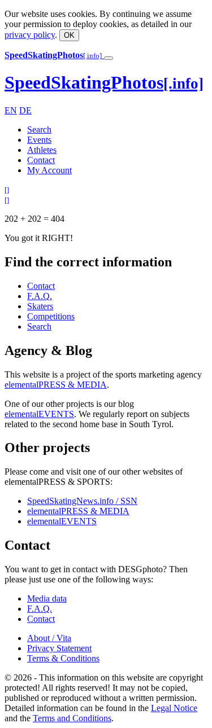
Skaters (40, 306)
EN (11, 110)
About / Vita (49, 638)
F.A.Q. (39, 296)
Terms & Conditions (63, 658)
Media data (47, 598)
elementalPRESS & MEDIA (56, 384)
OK (69, 35)
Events (39, 139)
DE (25, 110)
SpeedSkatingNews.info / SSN (82, 501)
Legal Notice (174, 708)
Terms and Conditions (72, 718)
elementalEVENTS (39, 414)
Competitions (51, 316)
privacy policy (30, 35)
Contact (41, 160)
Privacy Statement (59, 648)
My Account (49, 170)
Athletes (42, 150)
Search (39, 129)
